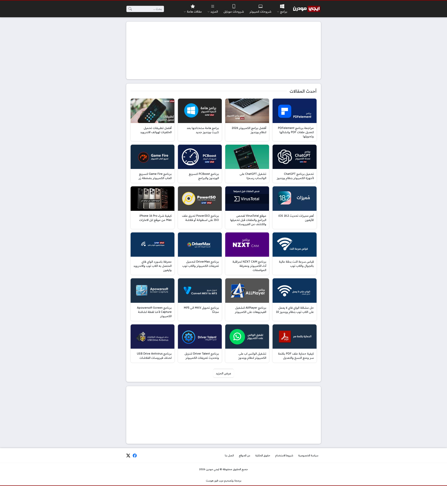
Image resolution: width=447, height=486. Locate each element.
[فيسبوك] (135, 455)
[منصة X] (128, 455)
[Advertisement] (224, 50)
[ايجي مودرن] (307, 8)
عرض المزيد (223, 373)
